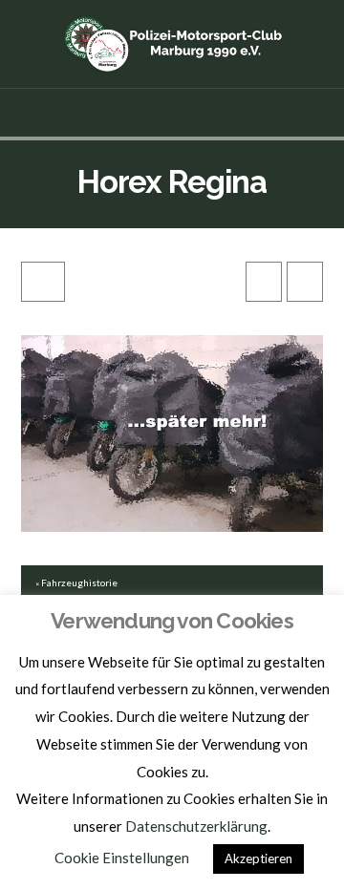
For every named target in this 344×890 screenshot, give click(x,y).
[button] (172, 112)
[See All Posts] (43, 282)
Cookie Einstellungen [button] (121, 857)
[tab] (172, 583)
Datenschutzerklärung (196, 826)
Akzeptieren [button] (258, 858)
